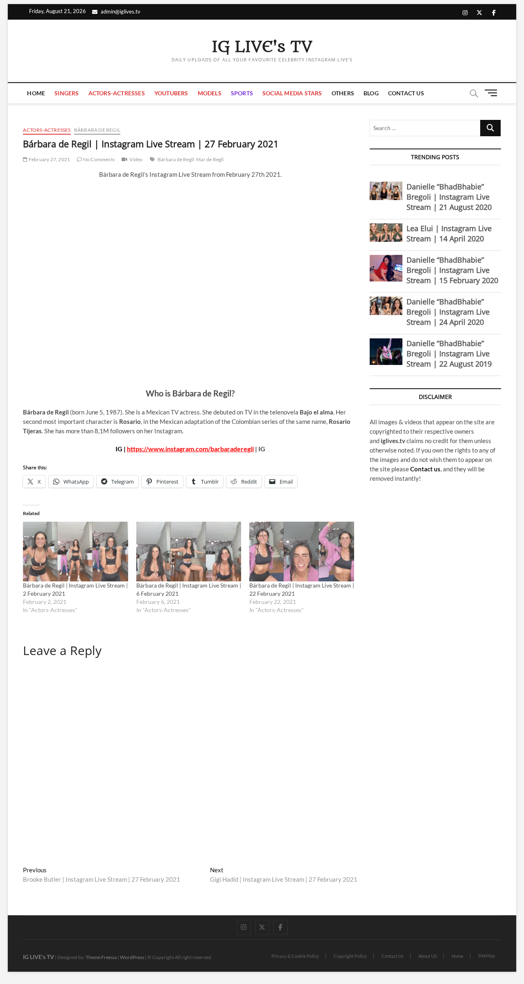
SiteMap (486, 955)
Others (343, 93)
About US (427, 956)
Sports (242, 93)
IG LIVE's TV (262, 47)
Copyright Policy (350, 956)
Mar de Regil (210, 159)
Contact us (425, 469)
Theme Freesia (101, 957)
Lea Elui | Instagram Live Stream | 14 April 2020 (449, 233)
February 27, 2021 (49, 159)
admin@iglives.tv (120, 11)
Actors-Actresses (116, 93)
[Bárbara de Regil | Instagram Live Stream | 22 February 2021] (301, 551)
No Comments (98, 159)
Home (36, 93)
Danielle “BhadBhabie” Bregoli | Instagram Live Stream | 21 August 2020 (449, 197)
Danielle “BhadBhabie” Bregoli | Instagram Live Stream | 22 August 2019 (449, 353)
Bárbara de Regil (97, 130)
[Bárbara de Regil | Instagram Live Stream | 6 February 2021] (188, 551)
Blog (371, 93)
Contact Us (406, 93)
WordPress (132, 957)
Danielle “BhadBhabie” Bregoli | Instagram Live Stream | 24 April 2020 (448, 312)
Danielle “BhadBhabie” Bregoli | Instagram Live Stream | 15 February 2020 (452, 270)
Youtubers (171, 93)
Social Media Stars (292, 93)
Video (135, 159)
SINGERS (66, 93)
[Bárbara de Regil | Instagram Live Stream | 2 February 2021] (75, 551)
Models (209, 93)
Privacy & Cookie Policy (295, 956)
